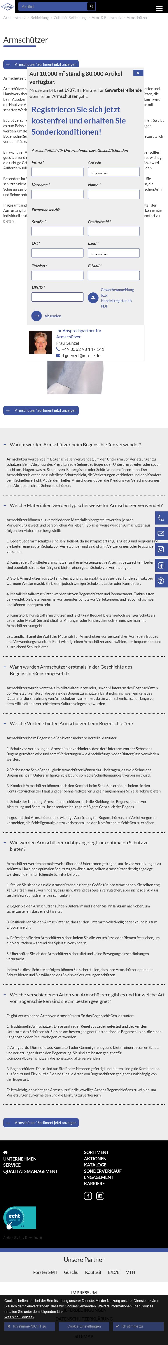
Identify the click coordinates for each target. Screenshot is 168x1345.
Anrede (94, 162)
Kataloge (95, 1164)
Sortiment (96, 1152)
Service (12, 1165)
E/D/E (113, 1272)
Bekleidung (40, 17)
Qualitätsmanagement (30, 1171)
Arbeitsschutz (14, 17)
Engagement (99, 1177)
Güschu (71, 1272)
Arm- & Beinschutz (107, 17)
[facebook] (88, 1196)
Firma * (38, 162)
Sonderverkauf (103, 1171)
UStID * (38, 287)
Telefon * (39, 265)
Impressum (84, 1292)
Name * (94, 184)
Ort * (36, 243)
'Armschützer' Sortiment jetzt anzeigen (45, 64)
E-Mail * (94, 265)
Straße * (39, 221)
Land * (93, 243)
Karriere (94, 1183)
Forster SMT (45, 1272)
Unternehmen (20, 1158)
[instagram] (100, 1196)
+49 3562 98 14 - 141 (83, 349)
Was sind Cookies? (19, 1317)
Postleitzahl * (99, 221)
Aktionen (95, 1158)
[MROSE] (30, 1152)
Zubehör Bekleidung (70, 17)
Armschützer (137, 17)
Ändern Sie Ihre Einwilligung (22, 1237)
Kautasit (93, 1272)
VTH (130, 1272)
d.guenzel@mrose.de (81, 355)
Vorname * (41, 184)
